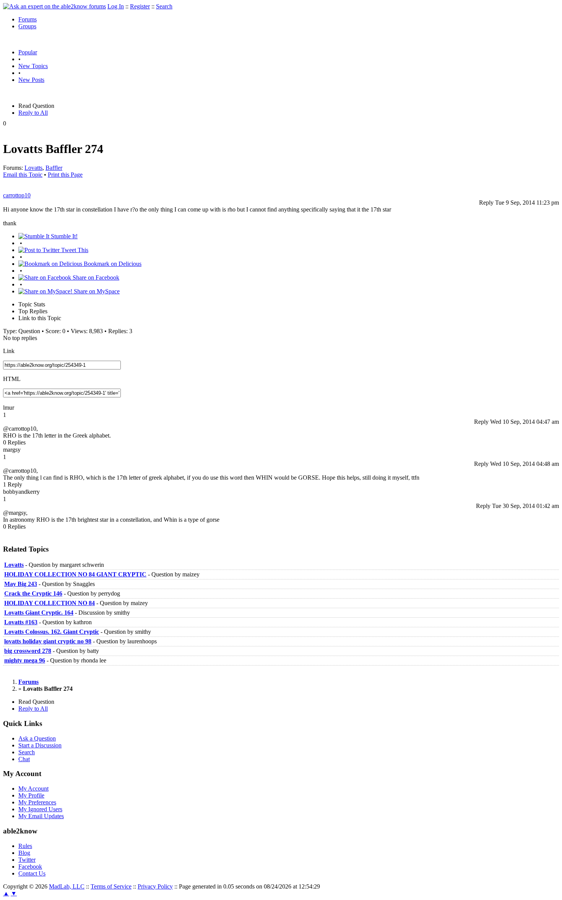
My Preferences (37, 802)
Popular (27, 52)
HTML (12, 379)
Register (140, 6)
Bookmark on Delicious (111, 263)
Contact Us (31, 873)
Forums (27, 19)
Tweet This (74, 250)
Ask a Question (37, 738)
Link (9, 351)
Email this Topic (22, 174)
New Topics (33, 66)
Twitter (27, 859)
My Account (33, 788)
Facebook (30, 866)
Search (164, 6)
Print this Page (65, 174)
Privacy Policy (155, 886)
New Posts (31, 79)
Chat (24, 759)
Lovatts (33, 167)
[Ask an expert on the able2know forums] (54, 6)
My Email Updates (41, 816)
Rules (25, 846)
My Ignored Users (40, 809)
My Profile (31, 795)
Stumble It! (63, 236)
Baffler (53, 167)
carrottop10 (17, 195)
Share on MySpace (96, 291)
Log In (115, 6)
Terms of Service (111, 886)
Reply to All (33, 112)
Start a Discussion (40, 745)
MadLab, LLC (66, 886)
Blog (24, 853)
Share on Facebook (95, 277)
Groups (27, 26)
